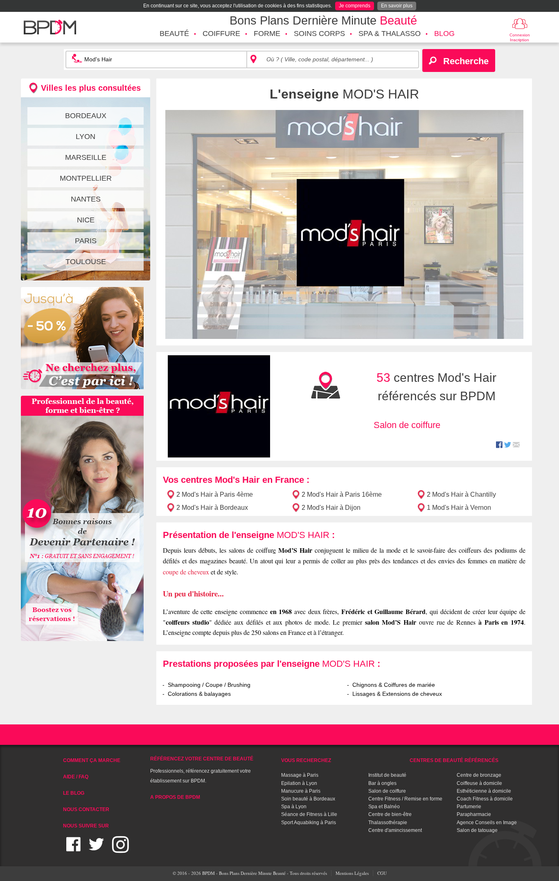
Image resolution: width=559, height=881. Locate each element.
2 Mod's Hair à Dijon (331, 507)
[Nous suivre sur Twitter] (96, 849)
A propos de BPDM (175, 797)
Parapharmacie (474, 814)
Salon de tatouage (477, 830)
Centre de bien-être (390, 814)
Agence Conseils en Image (487, 822)
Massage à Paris (299, 775)
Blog (444, 33)
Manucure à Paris (300, 791)
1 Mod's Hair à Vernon (459, 507)
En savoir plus (396, 6)
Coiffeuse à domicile (479, 783)
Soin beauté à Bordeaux (308, 799)
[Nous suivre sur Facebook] (73, 849)
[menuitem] (174, 33)
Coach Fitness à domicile (485, 799)
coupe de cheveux (186, 571)
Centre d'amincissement (395, 830)
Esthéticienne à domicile (484, 791)
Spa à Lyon (294, 806)
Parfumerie (469, 806)
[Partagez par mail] (516, 445)
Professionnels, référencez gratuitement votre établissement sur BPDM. (201, 770)
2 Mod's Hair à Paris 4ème (214, 494)
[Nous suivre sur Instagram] (120, 849)
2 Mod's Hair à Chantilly (461, 494)
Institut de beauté (387, 775)
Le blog (73, 793)
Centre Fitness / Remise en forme (405, 799)
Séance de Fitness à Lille (309, 814)
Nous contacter (86, 809)
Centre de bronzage (479, 775)
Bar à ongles (382, 783)
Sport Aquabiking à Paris (308, 822)
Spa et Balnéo (384, 806)
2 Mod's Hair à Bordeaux (212, 507)
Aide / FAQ (75, 777)
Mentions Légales (352, 873)
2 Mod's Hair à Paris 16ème (342, 494)
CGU (382, 873)
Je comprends (354, 6)
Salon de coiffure (407, 425)
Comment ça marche (91, 760)
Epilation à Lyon (299, 783)
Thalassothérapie (387, 822)
